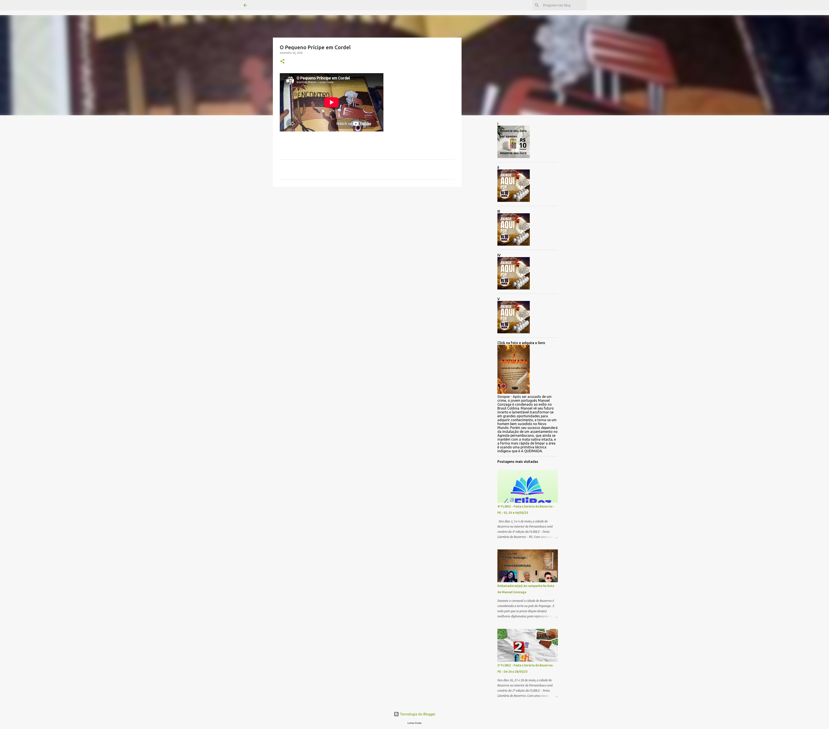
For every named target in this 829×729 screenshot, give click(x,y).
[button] (282, 62)
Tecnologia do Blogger (417, 714)
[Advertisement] (367, 223)
